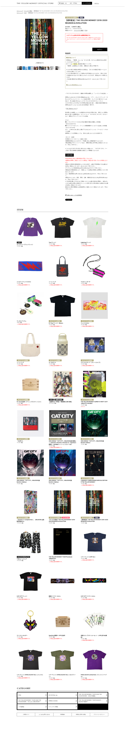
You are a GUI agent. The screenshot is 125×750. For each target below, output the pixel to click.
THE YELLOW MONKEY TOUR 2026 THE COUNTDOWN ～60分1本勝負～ (90, 695)
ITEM (25, 13)
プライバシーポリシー (99, 714)
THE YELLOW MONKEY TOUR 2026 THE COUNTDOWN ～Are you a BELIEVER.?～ (29, 700)
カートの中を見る (87, 3)
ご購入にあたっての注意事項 (74, 195)
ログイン (97, 3)
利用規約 (62, 714)
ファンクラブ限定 (28, 11)
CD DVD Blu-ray (52, 695)
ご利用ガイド (26, 714)
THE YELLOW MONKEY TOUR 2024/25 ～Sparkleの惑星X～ (90, 700)
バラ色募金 (21, 706)
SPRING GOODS (52, 701)
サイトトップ (20, 11)
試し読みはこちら (71, 108)
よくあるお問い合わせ (44, 714)
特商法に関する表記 (81, 714)
